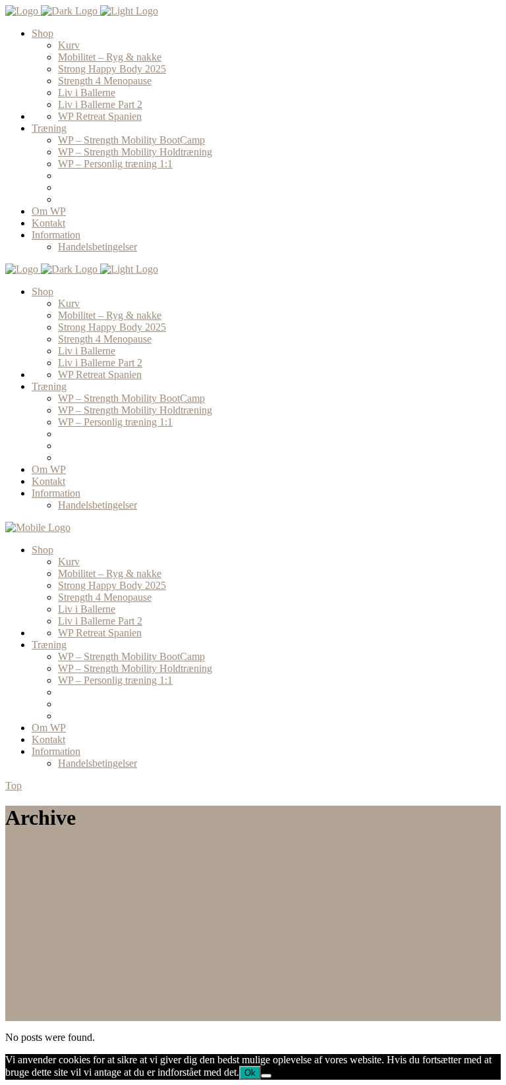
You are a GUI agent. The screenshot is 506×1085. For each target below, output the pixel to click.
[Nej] (266, 1076)
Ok (250, 1073)
